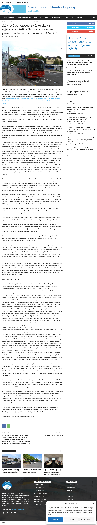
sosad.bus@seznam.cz (17, 509)
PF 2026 (69, 101)
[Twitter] (12, 513)
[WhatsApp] (8, 426)
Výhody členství (24, 17)
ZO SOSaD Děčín (39, 487)
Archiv (8, 21)
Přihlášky (69, 490)
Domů (3, 21)
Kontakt (79, 17)
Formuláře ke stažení (60, 17)
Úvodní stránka (10, 17)
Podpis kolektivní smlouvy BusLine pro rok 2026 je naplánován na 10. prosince (80, 149)
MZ (67, 77)
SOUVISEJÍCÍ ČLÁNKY (9, 451)
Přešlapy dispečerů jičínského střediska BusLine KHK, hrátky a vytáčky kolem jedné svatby (11, 470)
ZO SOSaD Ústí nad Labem (42, 505)
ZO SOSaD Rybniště (40, 499)
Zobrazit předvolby (87, 519)
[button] (93, 504)
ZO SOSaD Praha (39, 496)
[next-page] (62, 451)
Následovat (90, 27)
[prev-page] (60, 451)
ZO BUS (70, 493)
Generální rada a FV (72, 485)
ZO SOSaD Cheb (39, 490)
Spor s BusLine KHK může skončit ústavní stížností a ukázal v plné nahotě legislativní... (81, 109)
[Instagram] (8, 513)
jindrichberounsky (71, 67)
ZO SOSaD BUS (38, 485)
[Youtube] (15, 513)
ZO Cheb (70, 499)
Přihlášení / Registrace (22, 2)
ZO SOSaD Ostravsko (40, 493)
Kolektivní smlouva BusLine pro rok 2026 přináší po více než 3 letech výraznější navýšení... (81, 139)
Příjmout (55, 519)
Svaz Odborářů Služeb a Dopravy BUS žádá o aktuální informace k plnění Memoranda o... (79, 72)
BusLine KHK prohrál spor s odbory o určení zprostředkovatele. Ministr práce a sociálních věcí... (81, 129)
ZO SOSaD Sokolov (39, 502)
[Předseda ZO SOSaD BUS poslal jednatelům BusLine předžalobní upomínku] (32, 461)
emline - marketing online (12, 522)
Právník (46, 17)
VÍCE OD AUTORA (21, 451)
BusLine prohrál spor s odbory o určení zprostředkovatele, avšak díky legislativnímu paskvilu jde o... (80, 119)
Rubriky (36, 17)
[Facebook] (4, 426)
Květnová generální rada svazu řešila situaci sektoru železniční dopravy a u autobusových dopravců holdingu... (79, 62)
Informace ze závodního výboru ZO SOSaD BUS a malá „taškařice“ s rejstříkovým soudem (78, 83)
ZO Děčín (71, 496)
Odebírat (91, 31)
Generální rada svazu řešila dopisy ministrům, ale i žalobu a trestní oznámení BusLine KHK (78, 93)
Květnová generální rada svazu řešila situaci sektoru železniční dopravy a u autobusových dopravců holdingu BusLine (53, 471)
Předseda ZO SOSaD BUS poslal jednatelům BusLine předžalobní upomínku (32, 470)
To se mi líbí (90, 23)
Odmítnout (71, 519)
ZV (72, 17)
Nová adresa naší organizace (52, 435)
